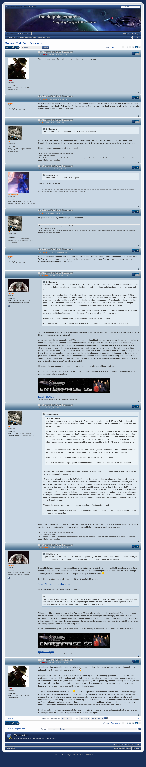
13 (139, 47)
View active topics (30, 7)
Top (139, 92)
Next (137, 718)
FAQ (124, 34)
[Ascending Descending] (99, 718)
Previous (10, 718)
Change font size (137, 37)
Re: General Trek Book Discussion (55, 52)
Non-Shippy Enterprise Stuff (26, 37)
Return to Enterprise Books (16, 729)
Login (137, 34)
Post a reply (10, 47)
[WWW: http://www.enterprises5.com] (9, 305)
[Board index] (73, 20)
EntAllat (44, 54)
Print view (132, 37)
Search (130, 34)
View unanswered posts (14, 7)
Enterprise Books (44, 37)
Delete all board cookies (122, 748)
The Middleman (47, 169)
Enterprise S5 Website (46, 397)
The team (136, 748)
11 (133, 47)
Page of (115, 47)
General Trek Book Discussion (24, 43)
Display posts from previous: (51, 718)
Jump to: (44, 729)
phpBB (63, 754)
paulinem (45, 275)
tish (43, 122)
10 (130, 47)
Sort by (76, 718)
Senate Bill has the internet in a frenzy (54, 584)
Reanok (44, 99)
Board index (11, 37)
